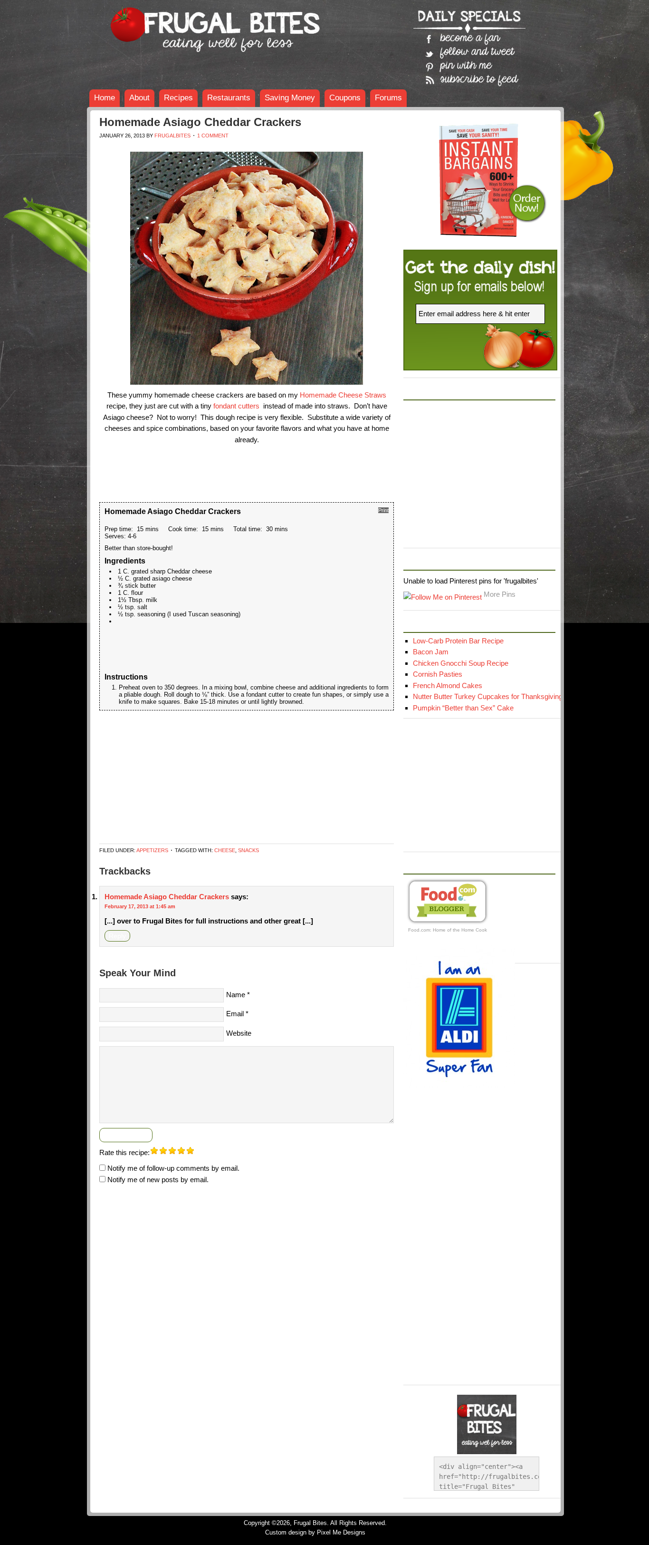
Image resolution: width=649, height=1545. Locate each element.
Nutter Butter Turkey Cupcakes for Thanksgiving (488, 696)
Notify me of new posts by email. (158, 1180)
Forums (388, 97)
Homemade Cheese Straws (343, 395)
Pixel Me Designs (341, 1532)
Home (104, 97)
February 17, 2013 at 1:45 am (140, 906)
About (139, 97)
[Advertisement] (272, 148)
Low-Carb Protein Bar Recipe (458, 641)
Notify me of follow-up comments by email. (173, 1168)
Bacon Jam (431, 652)
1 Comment (213, 135)
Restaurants (228, 97)
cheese (224, 850)
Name (235, 995)
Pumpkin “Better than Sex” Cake (463, 708)
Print (383, 510)
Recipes (178, 97)
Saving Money (290, 97)
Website (238, 1033)
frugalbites (172, 135)
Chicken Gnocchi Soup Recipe (460, 663)
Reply (117, 936)
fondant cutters (236, 406)
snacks (248, 850)
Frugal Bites (158, 24)
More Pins (499, 594)
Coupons (345, 97)
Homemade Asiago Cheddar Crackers (167, 897)
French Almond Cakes (447, 685)
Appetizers (152, 850)
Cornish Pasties (437, 674)
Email (235, 1014)
